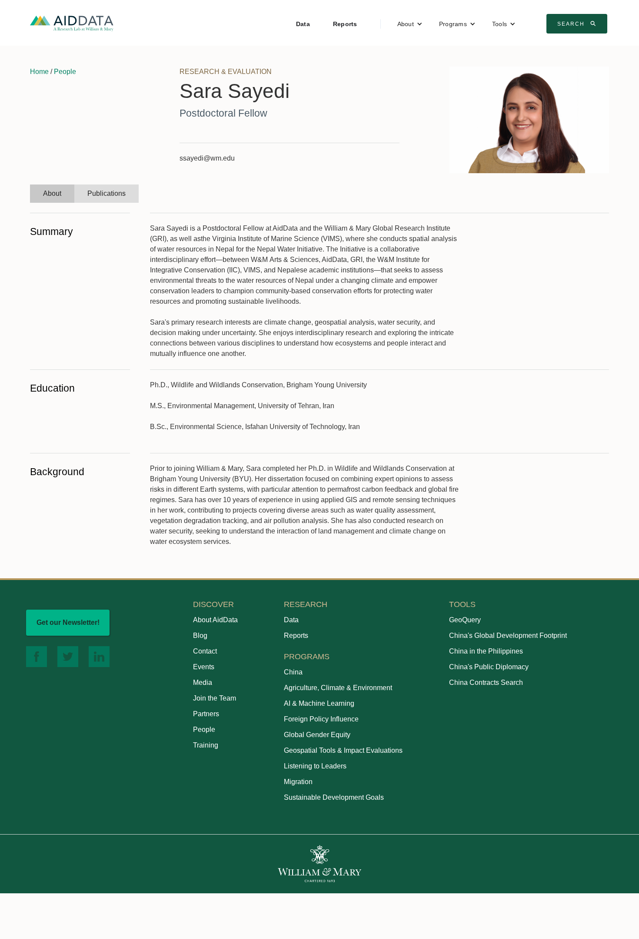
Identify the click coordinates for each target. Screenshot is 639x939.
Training (205, 745)
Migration (298, 781)
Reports (345, 23)
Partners (206, 714)
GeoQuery (465, 620)
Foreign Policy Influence (321, 719)
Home (39, 71)
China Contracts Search (486, 682)
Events (203, 667)
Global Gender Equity (317, 734)
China (293, 672)
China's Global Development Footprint (508, 635)
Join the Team (214, 698)
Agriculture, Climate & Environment (338, 687)
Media (202, 682)
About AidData (215, 620)
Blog (200, 635)
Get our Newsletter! (68, 622)
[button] (410, 23)
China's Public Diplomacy (489, 667)
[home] (71, 23)
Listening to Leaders (315, 766)
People (65, 71)
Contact (205, 651)
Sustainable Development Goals (334, 797)
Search (577, 23)
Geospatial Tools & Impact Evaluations (343, 750)
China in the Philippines (486, 651)
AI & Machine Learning (319, 703)
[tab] (52, 193)
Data (303, 23)
